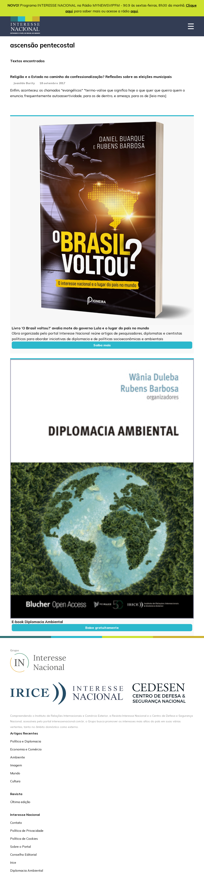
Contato (16, 823)
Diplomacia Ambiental (26, 870)
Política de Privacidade (26, 831)
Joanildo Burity (24, 83)
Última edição (20, 802)
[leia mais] (157, 96)
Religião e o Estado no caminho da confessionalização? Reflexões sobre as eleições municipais (91, 76)
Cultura (15, 781)
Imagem (16, 765)
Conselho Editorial (23, 854)
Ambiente (17, 757)
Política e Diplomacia (25, 741)
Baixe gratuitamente (102, 628)
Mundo (15, 773)
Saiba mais (102, 345)
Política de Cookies (24, 839)
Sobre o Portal (20, 847)
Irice (13, 862)
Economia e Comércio (26, 749)
